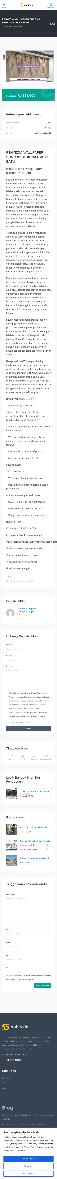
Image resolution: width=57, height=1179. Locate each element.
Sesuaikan (28, 1166)
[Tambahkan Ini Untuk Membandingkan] (47, 796)
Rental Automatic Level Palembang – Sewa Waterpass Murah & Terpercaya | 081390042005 (35, 858)
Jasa (10, 26)
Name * (9, 656)
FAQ (3, 1083)
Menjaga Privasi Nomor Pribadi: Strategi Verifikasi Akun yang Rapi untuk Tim (28, 1117)
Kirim (28, 729)
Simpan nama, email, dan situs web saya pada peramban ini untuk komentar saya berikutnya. (28, 977)
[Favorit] (50, 796)
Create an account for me (19, 722)
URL (7, 955)
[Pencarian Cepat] (52, 23)
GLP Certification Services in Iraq (35, 840)
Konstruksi (18, 26)
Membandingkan (46, 759)
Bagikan (12, 759)
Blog (4, 1088)
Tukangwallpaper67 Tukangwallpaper (27, 610)
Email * (9, 645)
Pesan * (9, 667)
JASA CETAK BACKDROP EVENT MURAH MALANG (35, 791)
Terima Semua (28, 1158)
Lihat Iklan (6, 1093)
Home (4, 26)
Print (23, 759)
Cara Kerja (6, 1078)
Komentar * (10, 895)
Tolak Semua (28, 1173)
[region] (28, 1153)
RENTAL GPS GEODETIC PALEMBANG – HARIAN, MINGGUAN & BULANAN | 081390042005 (35, 827)
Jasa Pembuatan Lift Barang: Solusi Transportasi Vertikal (25, 1124)
